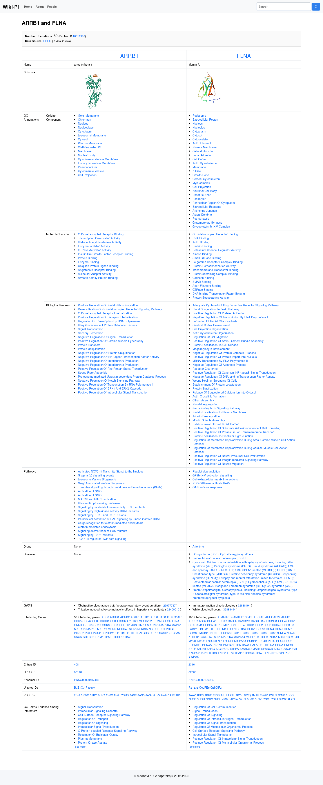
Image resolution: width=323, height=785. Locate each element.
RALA (254, 645)
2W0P (264, 695)
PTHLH (131, 633)
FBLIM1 (203, 629)
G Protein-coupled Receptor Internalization (105, 313)
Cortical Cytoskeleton (206, 179)
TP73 (230, 653)
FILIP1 (213, 629)
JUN (134, 625)
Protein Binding (87, 258)
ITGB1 (235, 633)
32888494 (244, 605)
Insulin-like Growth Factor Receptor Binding (105, 254)
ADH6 (105, 617)
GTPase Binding (202, 289)
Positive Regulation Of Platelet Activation (218, 313)
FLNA (244, 55)
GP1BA (241, 629)
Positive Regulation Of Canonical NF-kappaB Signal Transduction (234, 372)
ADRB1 (114, 617)
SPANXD (267, 649)
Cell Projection (87, 175)
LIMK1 (142, 625)
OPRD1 (160, 629)
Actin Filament (201, 143)
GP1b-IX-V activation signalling (212, 475)
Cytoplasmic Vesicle (91, 171)
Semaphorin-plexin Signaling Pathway (216, 408)
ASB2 (202, 621)
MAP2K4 (165, 625)
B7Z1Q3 (79, 687)
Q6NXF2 (215, 687)
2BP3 (200, 695)
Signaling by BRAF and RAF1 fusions (102, 515)
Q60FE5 (204, 687)
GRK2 (97, 625)
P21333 (193, 687)
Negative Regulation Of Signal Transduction (105, 337)
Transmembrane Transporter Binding (215, 270)
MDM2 (112, 629)
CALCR (232, 621)
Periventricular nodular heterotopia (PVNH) (219, 558)
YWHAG (194, 656)
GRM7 (288, 629)
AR (262, 617)
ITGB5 (253, 633)
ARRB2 (193, 621)
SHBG (211, 649)
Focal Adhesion (202, 155)
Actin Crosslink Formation (208, 396)
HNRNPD (214, 633)
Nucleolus (198, 127)
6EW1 (259, 699)
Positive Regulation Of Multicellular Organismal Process (228, 742)
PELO (271, 641)
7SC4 (266, 699)
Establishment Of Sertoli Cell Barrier (215, 424)
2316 (192, 664)
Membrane (84, 151)
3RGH (217, 699)
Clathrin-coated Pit (90, 147)
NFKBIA (142, 629)
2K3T (231, 695)
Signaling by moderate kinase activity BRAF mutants (111, 507)
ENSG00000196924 (201, 680)
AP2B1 (145, 617)
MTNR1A (271, 637)
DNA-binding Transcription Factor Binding (218, 293)
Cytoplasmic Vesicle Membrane (98, 159)
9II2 (172, 695)
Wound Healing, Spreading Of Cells (214, 380)
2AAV (192, 695)
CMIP (225, 625)
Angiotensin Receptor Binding (97, 270)
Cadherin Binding (203, 278)
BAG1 (162, 617)
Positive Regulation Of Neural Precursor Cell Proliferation (228, 456)
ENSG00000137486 (86, 680)
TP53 (107, 637)
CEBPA (208, 625)
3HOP (192, 699)
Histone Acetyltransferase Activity (100, 242)
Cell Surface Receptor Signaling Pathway (104, 715)
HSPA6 (225, 633)
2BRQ (208, 695)
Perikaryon (199, 199)
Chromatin (84, 119)
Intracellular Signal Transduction (98, 726)
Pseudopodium (87, 167)
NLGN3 (212, 641)
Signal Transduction (90, 329)
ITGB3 (244, 633)
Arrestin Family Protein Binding (98, 278)
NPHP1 (222, 641)
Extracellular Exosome (206, 206)
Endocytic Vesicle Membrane (96, 163)
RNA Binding (200, 238)
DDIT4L (241, 625)
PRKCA (207, 645)
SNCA (78, 637)
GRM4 (270, 629)
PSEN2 (227, 645)
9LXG (291, 699)
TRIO (258, 653)
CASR (255, 621)
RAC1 (245, 645)
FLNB (222, 629)
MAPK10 (79, 629)
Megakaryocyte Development (211, 349)
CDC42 (86, 621)
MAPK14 (239, 637)
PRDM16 (110, 633)
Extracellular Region (205, 119)
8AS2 (133, 695)
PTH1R (121, 633)
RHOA (279, 645)
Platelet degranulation (206, 471)
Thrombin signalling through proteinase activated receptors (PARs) (120, 487)
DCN (233, 625)
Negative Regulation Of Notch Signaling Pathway (109, 380)
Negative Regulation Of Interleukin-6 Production (108, 360)
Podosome (199, 115)
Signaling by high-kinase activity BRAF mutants (108, 511)
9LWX (283, 699)
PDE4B (262, 641)
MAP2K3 (152, 625)
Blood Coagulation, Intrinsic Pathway (215, 309)
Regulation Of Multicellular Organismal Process (222, 726)
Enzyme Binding (88, 262)
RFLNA (269, 645)
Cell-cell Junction (203, 151)
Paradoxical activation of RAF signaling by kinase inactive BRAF (119, 519)
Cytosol (83, 139)
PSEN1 (217, 645)
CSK (113, 621)
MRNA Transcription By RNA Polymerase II (220, 360)
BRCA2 (222, 621)
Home (28, 6)
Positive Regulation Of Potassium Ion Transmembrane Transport (233, 432)
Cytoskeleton (200, 139)
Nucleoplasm (86, 127)
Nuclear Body (86, 155)
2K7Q (247, 695)
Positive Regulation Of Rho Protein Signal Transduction (113, 368)
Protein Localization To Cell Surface (215, 345)
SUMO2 (286, 649)
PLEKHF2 (195, 645)
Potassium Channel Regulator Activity (216, 250)
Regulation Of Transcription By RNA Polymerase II (110, 321)
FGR (168, 621)
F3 (292, 625)
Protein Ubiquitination (91, 349)
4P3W (234, 699)
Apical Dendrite (202, 214)
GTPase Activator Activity (94, 250)
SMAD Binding (201, 281)
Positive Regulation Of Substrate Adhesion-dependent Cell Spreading (236, 428)
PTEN (237, 645)
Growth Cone (200, 175)
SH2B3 (201, 649)
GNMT (78, 625)
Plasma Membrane (90, 143)
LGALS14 (206, 637)
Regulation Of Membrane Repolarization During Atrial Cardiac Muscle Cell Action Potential (243, 442)
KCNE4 (281, 633)
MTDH (261, 637)
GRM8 (193, 633)
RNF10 (288, 645)
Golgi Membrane (88, 115)
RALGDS (143, 633)
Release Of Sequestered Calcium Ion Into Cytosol (224, 392)
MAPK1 (176, 625)
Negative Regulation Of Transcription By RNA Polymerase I (230, 317)
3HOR (201, 699)
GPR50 (88, 625)
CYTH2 (131, 621)
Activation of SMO (90, 491)
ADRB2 (125, 617)
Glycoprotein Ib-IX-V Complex (211, 226)
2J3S (216, 695)
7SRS (125, 695)
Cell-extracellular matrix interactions (215, 479)
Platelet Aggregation (205, 404)
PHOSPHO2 (284, 641)
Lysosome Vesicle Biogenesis (97, 479)
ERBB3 (285, 625)
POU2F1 (98, 633)
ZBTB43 (126, 637)
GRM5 (279, 629)
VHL (282, 653)
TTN (266, 653)
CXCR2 (121, 621)
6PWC (85, 695)
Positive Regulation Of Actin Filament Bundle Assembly (228, 341)
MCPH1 (251, 637)
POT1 (88, 633)
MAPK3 (91, 629)
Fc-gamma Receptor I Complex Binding (217, 262)
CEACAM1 (195, 625)
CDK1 (292, 621)
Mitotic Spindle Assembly (208, 420)
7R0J (117, 695)
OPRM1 (233, 641)
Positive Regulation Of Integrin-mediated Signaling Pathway (230, 460)
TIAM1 (99, 637)
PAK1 (242, 641)
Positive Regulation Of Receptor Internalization (108, 317)
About (40, 6)
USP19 (273, 653)
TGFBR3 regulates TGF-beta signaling (102, 539)
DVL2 (148, 621)
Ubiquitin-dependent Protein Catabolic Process (107, 325)
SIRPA (234, 649)
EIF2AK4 (158, 621)
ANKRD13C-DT (243, 617)
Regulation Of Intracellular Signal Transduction (221, 719)
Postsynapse (200, 218)
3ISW (209, 699)
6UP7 (101, 695)
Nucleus (83, 123)
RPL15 (154, 633)
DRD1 (250, 625)
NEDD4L (122, 629)
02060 (192, 672)
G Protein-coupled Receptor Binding (100, 234)
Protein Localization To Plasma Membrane (219, 412)
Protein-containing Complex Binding (215, 274)
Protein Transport (89, 345)
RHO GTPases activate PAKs (211, 483)
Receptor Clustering (205, 368)
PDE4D (170, 629)
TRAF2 (238, 653)
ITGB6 (262, 633)
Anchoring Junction (204, 210)
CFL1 (217, 625)
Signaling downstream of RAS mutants (102, 531)
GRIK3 (260, 629)
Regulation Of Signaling (93, 723)
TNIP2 (222, 653)
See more (80, 746)
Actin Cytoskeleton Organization (213, 333)
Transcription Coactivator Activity (99, 238)
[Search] (316, 7)
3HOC (290, 695)
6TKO (93, 695)
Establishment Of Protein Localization (216, 384)
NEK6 (132, 629)
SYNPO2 (194, 653)
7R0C (109, 695)
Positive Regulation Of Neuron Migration (217, 463)
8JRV (156, 695)
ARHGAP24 (272, 617)
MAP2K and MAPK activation (97, 499)
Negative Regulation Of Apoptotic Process (219, 364)
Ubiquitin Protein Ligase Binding (98, 266)
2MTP (255, 695)
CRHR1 (104, 621)
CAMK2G (244, 621)
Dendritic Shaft (201, 195)
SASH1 (164, 633)
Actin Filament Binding (206, 285)
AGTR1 (135, 617)
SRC (277, 649)
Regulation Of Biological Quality (98, 734)
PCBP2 (252, 641)
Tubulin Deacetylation (206, 416)
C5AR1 (178, 617)
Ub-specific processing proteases (99, 503)
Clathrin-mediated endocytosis (97, 527)
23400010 (173, 609)
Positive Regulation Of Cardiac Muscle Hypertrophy (110, 341)
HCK (115, 625)
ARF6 (154, 617)
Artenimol (198, 546)
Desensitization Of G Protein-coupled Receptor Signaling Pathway (120, 309)
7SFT (274, 699)
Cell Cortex (199, 159)
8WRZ (165, 695)
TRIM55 (249, 653)
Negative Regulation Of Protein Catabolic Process (224, 353)
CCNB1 (272, 621)
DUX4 (275, 625)
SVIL (295, 649)
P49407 (90, 687)
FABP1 (193, 629)
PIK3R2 (79, 633)
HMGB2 (203, 633)
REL (261, 645)
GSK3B (107, 625)
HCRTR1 (125, 625)
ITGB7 (271, 633)
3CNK (281, 695)
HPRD (47, 41)
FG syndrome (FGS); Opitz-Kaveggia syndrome (222, 554)
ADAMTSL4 (225, 617)
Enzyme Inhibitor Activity (94, 246)
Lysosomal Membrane (92, 135)
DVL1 (140, 621)
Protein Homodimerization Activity (214, 266)
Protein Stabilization (205, 388)
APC (256, 617)
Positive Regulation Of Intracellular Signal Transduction (113, 392)
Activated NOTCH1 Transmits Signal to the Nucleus (110, 471)
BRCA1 (212, 621)
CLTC (95, 621)
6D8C (250, 699)
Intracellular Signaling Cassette (98, 711)
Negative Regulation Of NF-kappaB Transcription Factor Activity (118, 357)
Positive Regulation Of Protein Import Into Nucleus (224, 357)
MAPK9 (102, 629)
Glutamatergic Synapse (207, 222)
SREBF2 (88, 637)
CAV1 (263, 621)
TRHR (116, 637)
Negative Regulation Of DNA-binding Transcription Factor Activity (233, 376)
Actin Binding (200, 242)
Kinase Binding (202, 254)
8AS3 (141, 695)
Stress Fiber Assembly (92, 372)
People (52, 6)
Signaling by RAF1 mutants (95, 535)
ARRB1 (129, 55)
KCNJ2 (291, 633)
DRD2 (259, 625)
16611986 (79, 36)
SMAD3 (245, 649)
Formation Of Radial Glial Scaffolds (214, 321)
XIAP (289, 653)
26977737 (169, 605)
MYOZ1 (202, 641)
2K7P (239, 695)
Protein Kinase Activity (92, 742)
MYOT (192, 641)
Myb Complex (201, 183)
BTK (170, 617)
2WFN (273, 695)
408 (76, 664)
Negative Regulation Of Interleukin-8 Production (108, 364)
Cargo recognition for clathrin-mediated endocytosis (110, 523)
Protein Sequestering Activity (211, 297)
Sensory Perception (90, 333)
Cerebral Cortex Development (211, 325)
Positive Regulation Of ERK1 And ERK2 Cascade (109, 388)
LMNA (216, 637)
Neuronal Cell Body (204, 191)
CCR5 (78, 621)
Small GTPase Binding (206, 258)
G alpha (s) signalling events (96, 475)
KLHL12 (194, 637)
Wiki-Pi (11, 7)
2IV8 (77, 695)
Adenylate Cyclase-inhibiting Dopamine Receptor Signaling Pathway (235, 305)
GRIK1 (251, 629)
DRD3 (267, 625)
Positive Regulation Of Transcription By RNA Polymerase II (116, 384)
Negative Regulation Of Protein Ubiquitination (106, 353)
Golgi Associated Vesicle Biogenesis (101, 483)
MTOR (295, 637)
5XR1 (242, 699)
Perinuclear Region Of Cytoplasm (213, 202)
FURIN (231, 629)
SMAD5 (255, 649)
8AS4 (148, 695)
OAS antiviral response (207, 487)
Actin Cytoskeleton (204, 163)
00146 (78, 672)
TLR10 (213, 653)
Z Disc (196, 171)
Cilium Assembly (203, 400)
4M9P (226, 699)
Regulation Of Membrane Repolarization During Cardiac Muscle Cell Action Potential (239, 450)
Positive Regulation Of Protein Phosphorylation (108, 305)
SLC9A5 (174, 633)
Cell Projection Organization (210, 329)
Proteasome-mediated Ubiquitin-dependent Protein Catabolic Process (122, 376)
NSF (151, 629)
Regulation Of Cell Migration (210, 337)
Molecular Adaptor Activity (95, 274)
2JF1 (224, 695)
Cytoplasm (85, 131)
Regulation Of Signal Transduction (214, 723)
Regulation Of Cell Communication (214, 707)
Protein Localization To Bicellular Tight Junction (222, 436)
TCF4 (204, 653)
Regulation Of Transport (93, 719)
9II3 (178, 695)
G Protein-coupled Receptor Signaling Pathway (108, 730)
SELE (192, 649)
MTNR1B (284, 637)
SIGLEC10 (222, 649)
